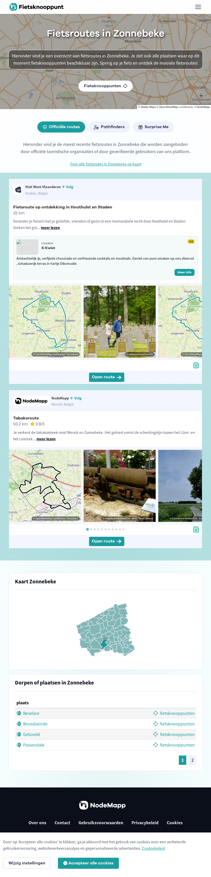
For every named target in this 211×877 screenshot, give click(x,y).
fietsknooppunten (177, 713)
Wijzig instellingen (26, 863)
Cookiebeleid (153, 848)
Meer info (184, 272)
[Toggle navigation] (198, 7)
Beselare (30, 713)
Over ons (37, 823)
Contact (62, 823)
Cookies (175, 823)
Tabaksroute (26, 418)
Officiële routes (64, 127)
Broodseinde (35, 724)
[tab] (87, 529)
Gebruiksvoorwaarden (100, 823)
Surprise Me (157, 127)
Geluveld (31, 734)
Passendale (33, 745)
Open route (103, 377)
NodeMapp (203, 107)
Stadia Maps (148, 107)
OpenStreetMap (168, 107)
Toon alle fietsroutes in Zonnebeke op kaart (105, 164)
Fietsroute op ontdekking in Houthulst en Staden (62, 207)
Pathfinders (113, 127)
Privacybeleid (145, 823)
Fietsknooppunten (102, 86)
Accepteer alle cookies (90, 863)
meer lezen (50, 227)
